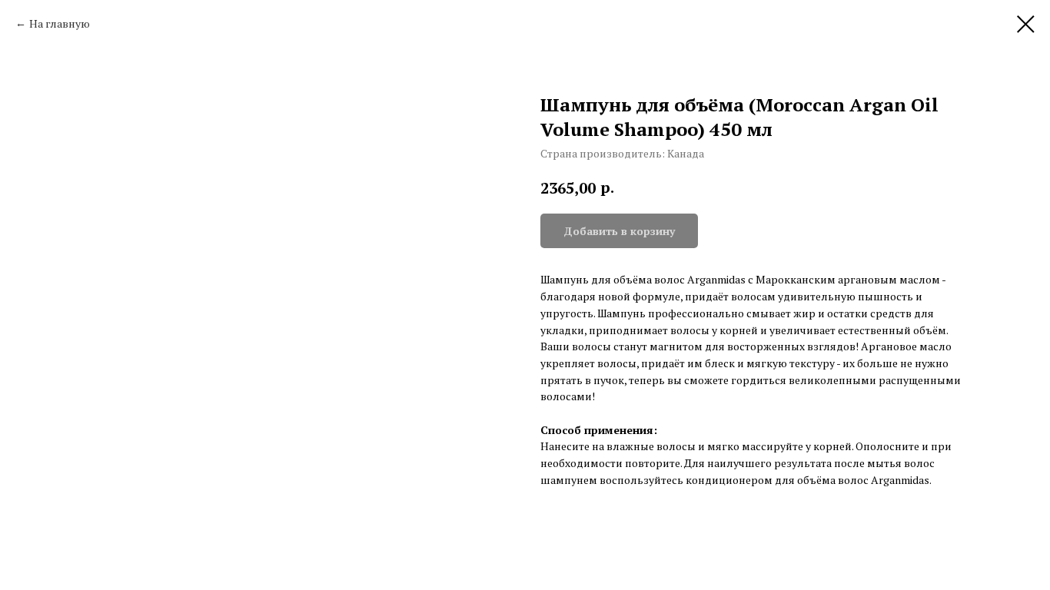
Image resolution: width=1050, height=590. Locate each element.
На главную (59, 23)
